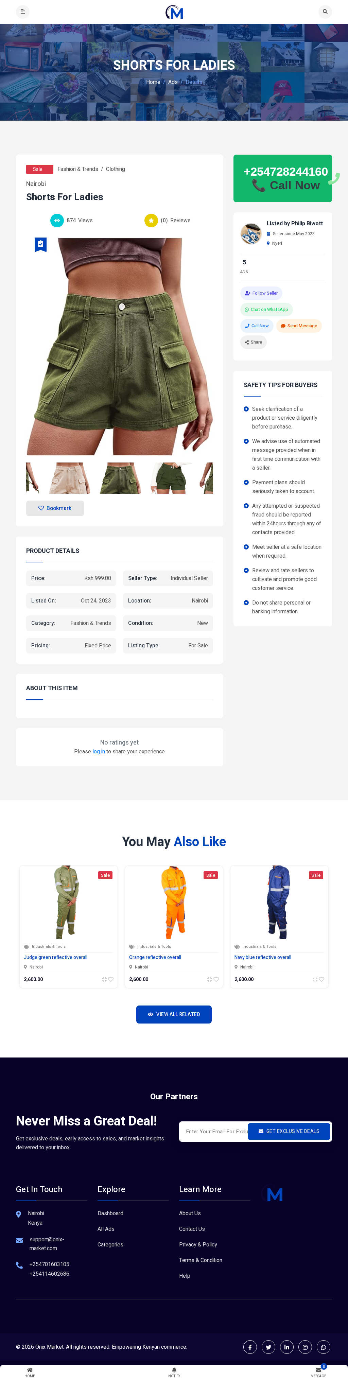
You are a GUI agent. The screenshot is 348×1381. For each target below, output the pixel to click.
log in (98, 752)
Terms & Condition (200, 1260)
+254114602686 (49, 1274)
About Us (190, 1213)
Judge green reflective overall (55, 957)
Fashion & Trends (77, 169)
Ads (173, 82)
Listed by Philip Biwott (295, 224)
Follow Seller (265, 293)
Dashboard (110, 1213)
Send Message (302, 325)
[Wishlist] (111, 979)
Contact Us (192, 1229)
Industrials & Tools (49, 946)
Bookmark (59, 508)
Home (153, 82)
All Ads (106, 1229)
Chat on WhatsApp (269, 309)
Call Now (260, 325)
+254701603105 (49, 1264)
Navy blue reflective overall (262, 957)
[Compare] (104, 979)
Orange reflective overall (155, 957)
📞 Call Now (285, 185)
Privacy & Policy (198, 1245)
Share (256, 342)
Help (184, 1276)
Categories (110, 1245)
